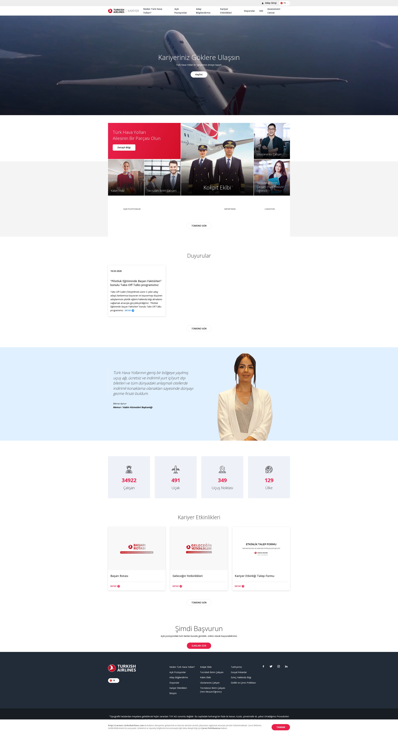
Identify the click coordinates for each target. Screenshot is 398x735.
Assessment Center (273, 10)
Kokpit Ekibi (206, 666)
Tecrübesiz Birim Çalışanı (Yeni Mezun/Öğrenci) (212, 689)
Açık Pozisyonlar (180, 10)
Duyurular (249, 10)
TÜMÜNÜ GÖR (199, 225)
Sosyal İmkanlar (239, 672)
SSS (261, 10)
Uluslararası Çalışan (210, 682)
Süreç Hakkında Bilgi (241, 677)
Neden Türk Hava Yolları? (152, 10)
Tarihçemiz (236, 666)
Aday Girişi (270, 2)
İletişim (173, 693)
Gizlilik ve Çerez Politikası (243, 682)
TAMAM (280, 727)
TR (284, 3)
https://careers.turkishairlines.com (126, 725)
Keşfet (199, 74)
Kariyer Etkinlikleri (226, 10)
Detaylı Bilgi (124, 147)
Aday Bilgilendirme (203, 10)
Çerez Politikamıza (210, 728)
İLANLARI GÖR (199, 645)
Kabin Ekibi (205, 677)
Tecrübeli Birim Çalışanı (211, 672)
